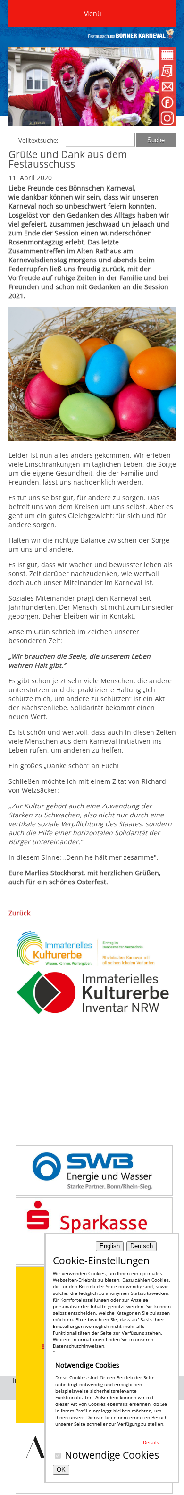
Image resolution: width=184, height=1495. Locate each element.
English (110, 1246)
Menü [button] (92, 13)
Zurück (19, 912)
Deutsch (141, 1246)
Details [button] (151, 1442)
